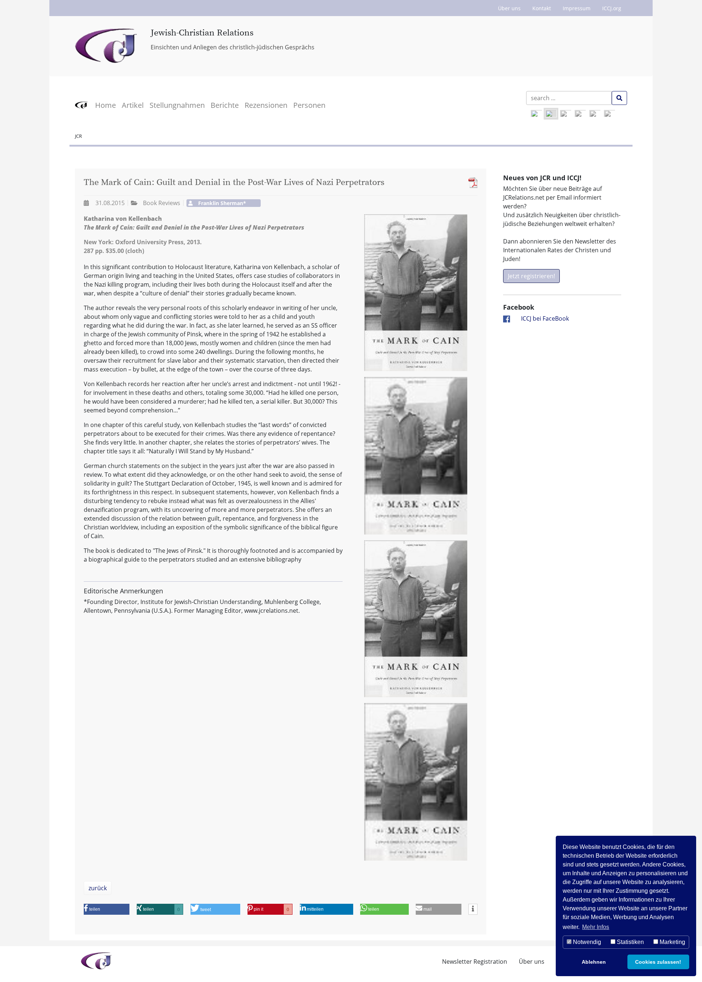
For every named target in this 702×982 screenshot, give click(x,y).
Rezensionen (266, 105)
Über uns (509, 8)
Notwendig (586, 942)
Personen (309, 105)
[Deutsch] (551, 114)
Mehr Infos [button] (595, 927)
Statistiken (629, 942)
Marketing (671, 942)
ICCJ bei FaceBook (545, 318)
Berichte (225, 105)
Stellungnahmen (177, 105)
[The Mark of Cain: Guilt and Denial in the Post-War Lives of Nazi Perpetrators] (471, 182)
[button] (106, 909)
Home (105, 105)
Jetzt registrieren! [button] (531, 276)
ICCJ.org (611, 8)
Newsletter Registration (474, 962)
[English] (536, 114)
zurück (97, 888)
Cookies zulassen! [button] (658, 962)
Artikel (133, 105)
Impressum (576, 8)
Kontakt (541, 8)
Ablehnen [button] (594, 962)
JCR (78, 136)
